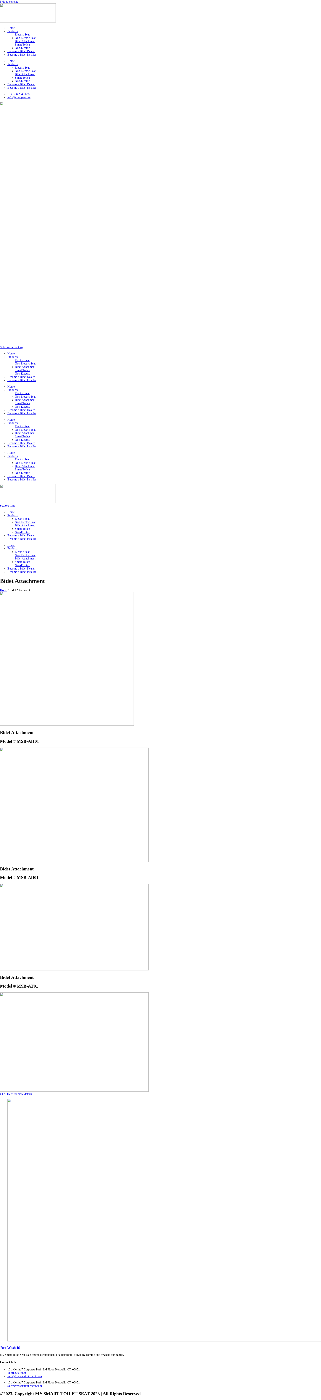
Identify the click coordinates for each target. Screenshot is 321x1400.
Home (11, 27)
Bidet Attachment (25, 41)
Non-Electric (22, 47)
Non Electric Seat (25, 37)
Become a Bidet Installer (21, 54)
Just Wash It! (10, 1348)
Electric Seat (22, 34)
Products (12, 31)
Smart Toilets (22, 44)
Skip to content (9, 1)
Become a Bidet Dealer (21, 51)
